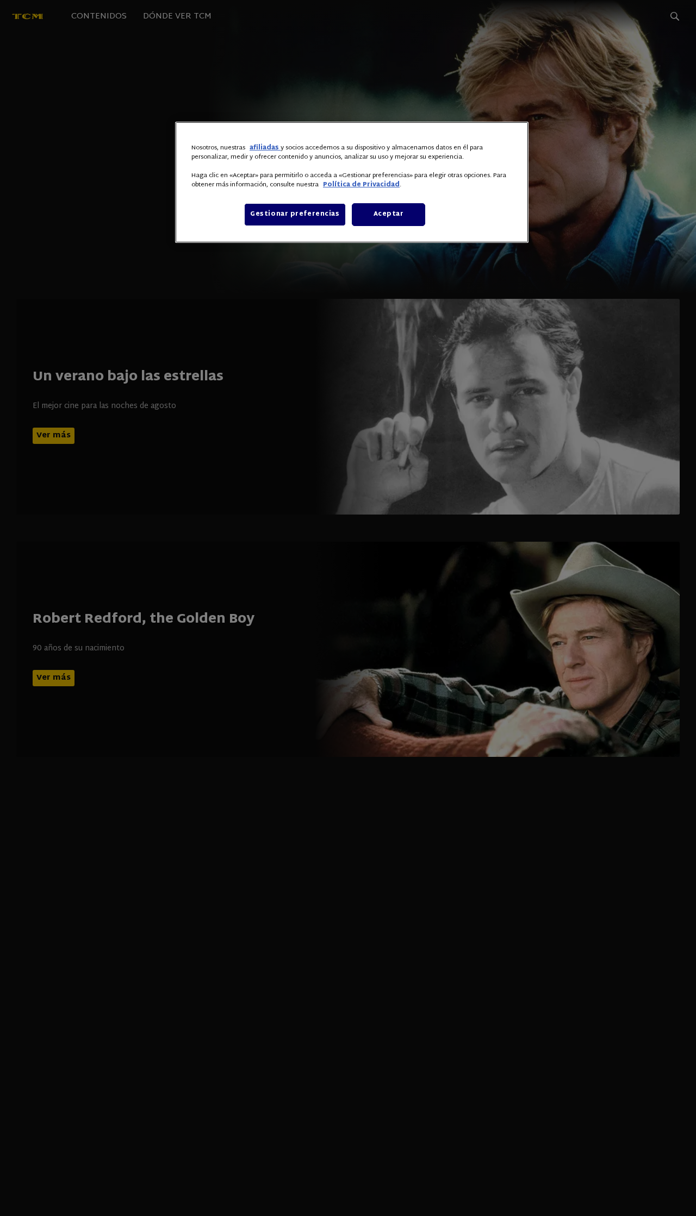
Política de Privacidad (361, 185)
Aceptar (389, 214)
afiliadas (265, 148)
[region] (352, 182)
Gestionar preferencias (295, 214)
